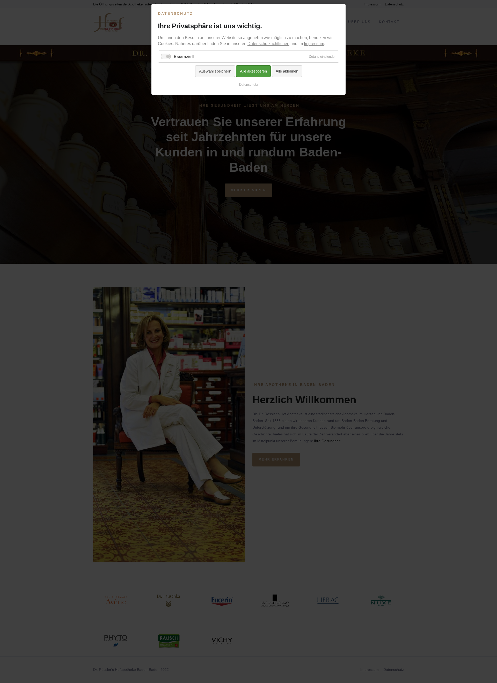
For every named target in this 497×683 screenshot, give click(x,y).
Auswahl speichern (215, 71)
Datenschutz (248, 85)
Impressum (314, 43)
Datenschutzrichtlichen (268, 43)
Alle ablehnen (287, 71)
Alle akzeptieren (253, 71)
